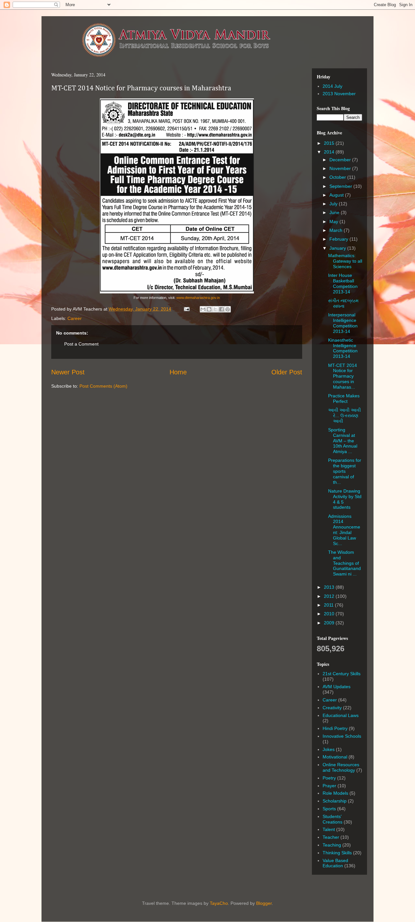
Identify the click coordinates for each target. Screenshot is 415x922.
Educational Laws (341, 715)
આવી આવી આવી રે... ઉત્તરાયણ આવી (344, 415)
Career (74, 318)
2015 (330, 143)
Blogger (264, 903)
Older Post (286, 372)
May (334, 221)
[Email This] (203, 309)
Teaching (332, 845)
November (340, 168)
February (339, 239)
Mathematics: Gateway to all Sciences (345, 261)
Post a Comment (81, 344)
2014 (330, 151)
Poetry (329, 777)
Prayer (329, 785)
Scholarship (335, 800)
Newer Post (68, 372)
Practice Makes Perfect (344, 398)
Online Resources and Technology (341, 767)
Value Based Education (335, 863)
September (341, 186)
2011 (329, 605)
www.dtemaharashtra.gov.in (198, 298)
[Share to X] (215, 309)
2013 (330, 587)
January (338, 248)
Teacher (331, 837)
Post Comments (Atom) (103, 386)
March (336, 230)
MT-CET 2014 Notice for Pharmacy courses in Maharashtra (141, 88)
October (338, 177)
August (337, 195)
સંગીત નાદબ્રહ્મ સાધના (343, 303)
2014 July (332, 86)
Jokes (329, 749)
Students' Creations (332, 819)
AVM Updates (336, 686)
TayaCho (219, 903)
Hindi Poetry (335, 728)
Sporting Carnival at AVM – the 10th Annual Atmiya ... (342, 440)
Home (178, 372)
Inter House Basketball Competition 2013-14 (343, 283)
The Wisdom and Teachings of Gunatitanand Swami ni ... (344, 563)
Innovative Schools (342, 736)
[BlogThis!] (209, 309)
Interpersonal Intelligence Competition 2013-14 (343, 323)
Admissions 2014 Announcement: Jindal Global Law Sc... (344, 530)
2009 (330, 622)
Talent (329, 829)
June (335, 212)
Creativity (332, 707)
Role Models (335, 793)
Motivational (335, 756)
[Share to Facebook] (221, 309)
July (334, 203)
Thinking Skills (337, 852)
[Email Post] (186, 309)
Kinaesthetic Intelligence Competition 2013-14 (343, 348)
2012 (330, 596)
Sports (329, 808)
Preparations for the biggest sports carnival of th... (344, 471)
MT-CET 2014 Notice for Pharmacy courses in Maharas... (342, 376)
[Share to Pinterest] (227, 309)
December (340, 159)
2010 (330, 613)
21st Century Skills (342, 673)
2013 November (339, 93)
